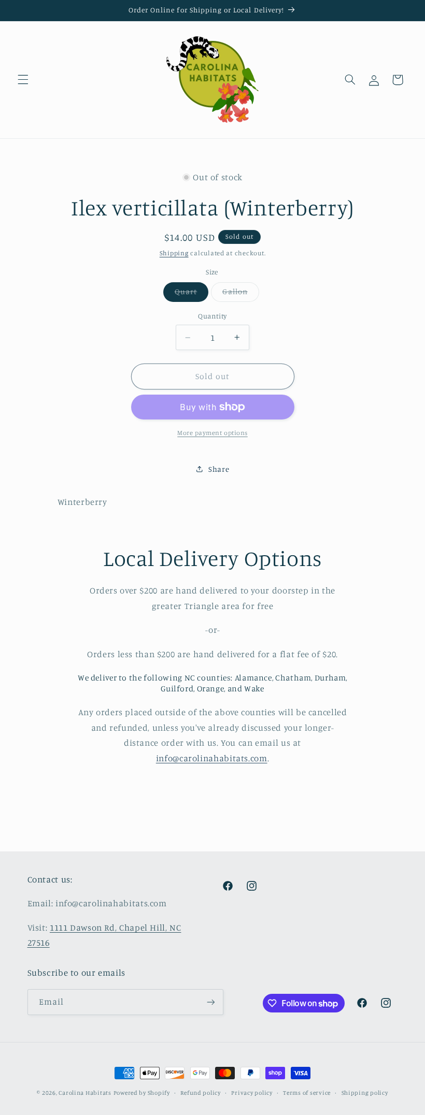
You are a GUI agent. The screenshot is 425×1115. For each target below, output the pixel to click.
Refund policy (200, 1092)
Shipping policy (365, 1092)
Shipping (174, 253)
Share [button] (218, 469)
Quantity (212, 316)
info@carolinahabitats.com (211, 758)
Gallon (240, 293)
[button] (23, 80)
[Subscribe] (210, 1002)
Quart (191, 293)
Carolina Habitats (85, 1092)
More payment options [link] (212, 433)
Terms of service (307, 1092)
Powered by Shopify (142, 1092)
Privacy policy (251, 1092)
